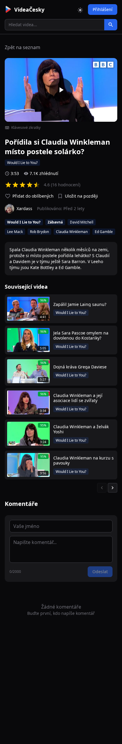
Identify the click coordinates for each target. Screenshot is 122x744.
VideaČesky (29, 9)
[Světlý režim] (80, 9)
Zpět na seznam (22, 47)
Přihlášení (103, 9)
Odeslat (100, 571)
